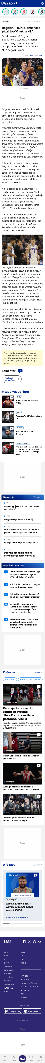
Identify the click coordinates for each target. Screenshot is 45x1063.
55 (12, 398)
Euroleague (10, 751)
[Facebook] (24, 941)
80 (6, 604)
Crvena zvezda (23, 443)
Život (6, 963)
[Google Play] (13, 1011)
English (24, 959)
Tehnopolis (9, 984)
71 (6, 619)
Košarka (6, 21)
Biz (5, 959)
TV (22, 956)
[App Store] (32, 1011)
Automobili (8, 988)
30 (20, 370)
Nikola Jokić (10, 679)
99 (6, 594)
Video (23, 952)
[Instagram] (34, 941)
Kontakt (24, 997)
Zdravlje (8, 966)
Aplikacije (25, 990)
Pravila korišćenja (29, 983)
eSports (7, 981)
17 (12, 413)
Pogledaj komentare (10, 379)
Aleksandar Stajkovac (17, 917)
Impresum (25, 980)
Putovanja (8, 970)
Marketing (25, 976)
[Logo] (9, 3)
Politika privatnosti (29, 987)
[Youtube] (39, 941)
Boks (19, 397)
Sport (6, 956)
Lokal (6, 992)
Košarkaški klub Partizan (30, 679)
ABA (7, 812)
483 (6, 572)
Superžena (8, 977)
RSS (22, 994)
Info (6, 952)
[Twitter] (29, 941)
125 (6, 584)
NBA (18, 412)
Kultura (7, 974)
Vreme (23, 963)
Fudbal (19, 428)
